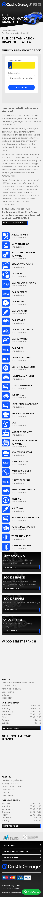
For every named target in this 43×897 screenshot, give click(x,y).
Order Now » (11, 630)
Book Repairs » (11, 609)
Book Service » (12, 588)
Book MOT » (10, 567)
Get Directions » (11, 728)
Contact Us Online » (13, 222)
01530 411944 (22, 218)
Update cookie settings (11, 888)
